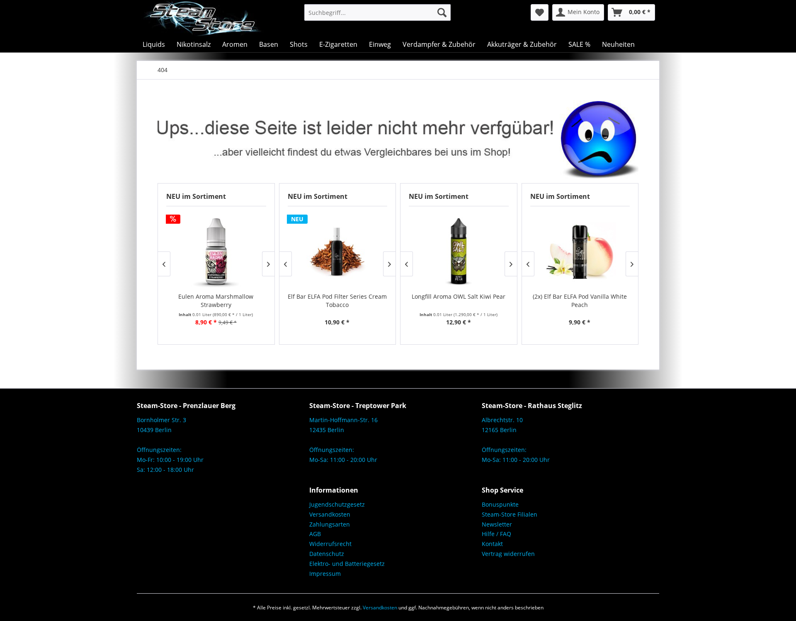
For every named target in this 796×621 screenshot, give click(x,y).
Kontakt (492, 544)
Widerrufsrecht (330, 544)
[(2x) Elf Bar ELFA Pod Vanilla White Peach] (580, 251)
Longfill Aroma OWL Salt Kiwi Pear (458, 296)
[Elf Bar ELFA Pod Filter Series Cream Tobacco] (337, 251)
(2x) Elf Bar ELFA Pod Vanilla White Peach (580, 300)
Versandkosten (329, 514)
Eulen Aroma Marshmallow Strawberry (215, 300)
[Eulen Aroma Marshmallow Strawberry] (216, 251)
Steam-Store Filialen (509, 514)
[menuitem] (377, 12)
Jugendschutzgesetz (337, 504)
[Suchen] (442, 12)
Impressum (325, 574)
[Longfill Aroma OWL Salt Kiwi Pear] (459, 251)
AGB (315, 534)
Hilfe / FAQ (496, 534)
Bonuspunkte (500, 504)
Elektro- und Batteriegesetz (347, 564)
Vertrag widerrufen (508, 554)
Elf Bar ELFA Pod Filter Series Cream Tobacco (337, 300)
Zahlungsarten (329, 524)
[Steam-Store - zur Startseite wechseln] (202, 18)
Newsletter (497, 524)
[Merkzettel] (539, 12)
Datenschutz (326, 554)
